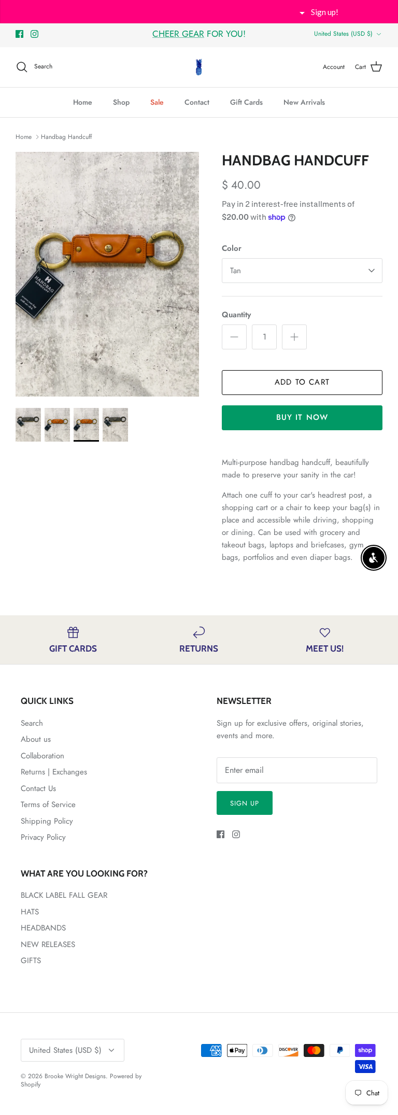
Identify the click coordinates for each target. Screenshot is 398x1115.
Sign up (244, 803)
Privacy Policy (43, 837)
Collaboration (42, 755)
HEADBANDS (43, 928)
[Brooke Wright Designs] (199, 67)
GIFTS (31, 960)
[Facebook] (19, 34)
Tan (235, 270)
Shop (121, 102)
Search (32, 723)
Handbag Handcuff (66, 137)
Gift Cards (246, 102)
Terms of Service (48, 804)
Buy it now (302, 417)
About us (36, 739)
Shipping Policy (47, 821)
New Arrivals (304, 102)
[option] (107, 274)
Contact (196, 102)
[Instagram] (34, 34)
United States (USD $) (343, 33)
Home (82, 102)
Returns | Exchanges (54, 772)
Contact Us (38, 788)
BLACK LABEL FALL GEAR (64, 895)
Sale (157, 102)
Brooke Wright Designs (75, 1076)
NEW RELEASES (48, 944)
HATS (30, 912)
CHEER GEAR (178, 33)
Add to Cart (302, 382)
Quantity (236, 314)
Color (231, 248)
